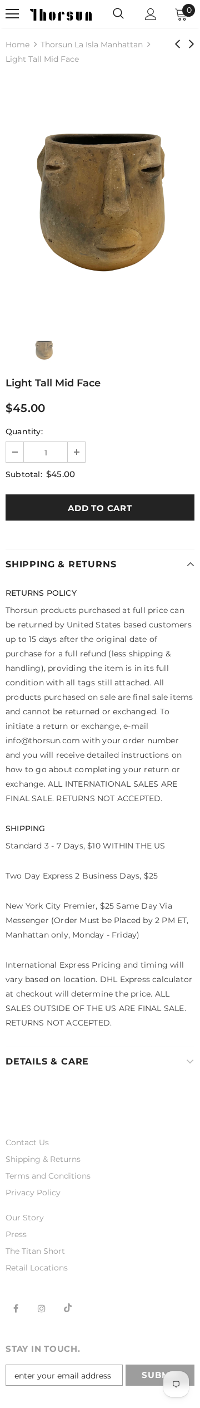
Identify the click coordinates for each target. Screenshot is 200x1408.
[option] (100, 198)
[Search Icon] (118, 13)
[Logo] (61, 13)
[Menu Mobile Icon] (12, 14)
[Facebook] (16, 1308)
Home (17, 45)
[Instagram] (42, 1308)
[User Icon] (151, 14)
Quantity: (24, 431)
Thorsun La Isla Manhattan (92, 45)
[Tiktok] (68, 1308)
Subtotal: (24, 474)
